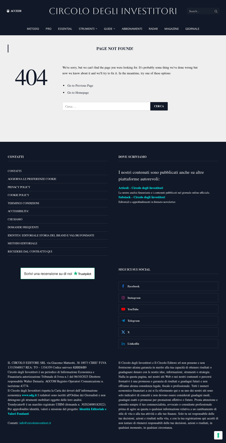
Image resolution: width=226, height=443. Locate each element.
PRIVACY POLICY (19, 187)
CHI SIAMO (15, 219)
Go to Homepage (78, 92)
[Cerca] (216, 11)
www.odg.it (29, 395)
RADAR (153, 29)
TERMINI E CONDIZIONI (23, 203)
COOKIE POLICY (18, 195)
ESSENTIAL (65, 29)
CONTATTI (14, 171)
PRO (48, 29)
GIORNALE (192, 29)
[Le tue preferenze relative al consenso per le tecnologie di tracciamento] (218, 435)
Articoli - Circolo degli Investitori (141, 187)
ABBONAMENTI (132, 29)
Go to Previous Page (80, 85)
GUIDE (108, 29)
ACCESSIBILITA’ (18, 211)
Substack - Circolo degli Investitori (142, 197)
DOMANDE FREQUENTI (23, 227)
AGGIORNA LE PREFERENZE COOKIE (32, 179)
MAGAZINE (171, 29)
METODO (33, 29)
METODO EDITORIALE (22, 243)
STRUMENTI (86, 29)
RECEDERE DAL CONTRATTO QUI (30, 251)
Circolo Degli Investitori (113, 11)
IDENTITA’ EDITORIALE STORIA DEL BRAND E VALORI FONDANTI (51, 235)
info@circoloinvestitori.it (35, 423)
